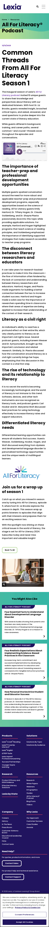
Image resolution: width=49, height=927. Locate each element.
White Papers (32, 783)
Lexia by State (10, 794)
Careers (5, 818)
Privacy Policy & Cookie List (27, 907)
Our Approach (33, 818)
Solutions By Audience (36, 745)
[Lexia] (13, 7)
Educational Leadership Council (12, 837)
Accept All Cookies (24, 922)
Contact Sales (12, 863)
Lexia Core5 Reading (11, 742)
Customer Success (35, 821)
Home (4, 19)
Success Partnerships (11, 762)
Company (7, 812)
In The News (7, 824)
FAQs (4, 841)
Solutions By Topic (34, 742)
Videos (29, 804)
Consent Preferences (24, 914)
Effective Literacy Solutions (9, 786)
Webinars (31, 787)
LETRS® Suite (7, 753)
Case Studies (32, 824)
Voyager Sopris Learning (8, 766)
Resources (32, 774)
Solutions (32, 735)
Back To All (10, 550)
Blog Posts (31, 801)
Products (7, 735)
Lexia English (7, 750)
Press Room (7, 827)
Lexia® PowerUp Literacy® (8, 746)
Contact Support (13, 877)
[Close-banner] (45, 898)
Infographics (32, 790)
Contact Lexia (8, 844)
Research (7, 774)
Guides (30, 793)
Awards (30, 827)
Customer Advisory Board (10, 832)
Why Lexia (32, 812)
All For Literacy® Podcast (33, 797)
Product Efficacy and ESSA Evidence (11, 781)
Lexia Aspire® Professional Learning (11, 757)
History (5, 821)
